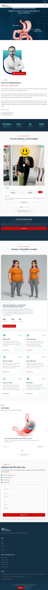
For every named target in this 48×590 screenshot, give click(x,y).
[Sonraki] (46, 431)
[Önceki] (2, 431)
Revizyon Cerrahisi (4, 567)
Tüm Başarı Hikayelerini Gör (23, 211)
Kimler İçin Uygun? (4, 559)
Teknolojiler (3, 545)
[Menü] (45, 5)
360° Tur (2, 550)
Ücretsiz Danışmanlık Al (10, 326)
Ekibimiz (2, 543)
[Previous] (2, 174)
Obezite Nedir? (4, 557)
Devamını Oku (6, 113)
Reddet (27, 587)
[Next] (45, 174)
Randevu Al (25, 515)
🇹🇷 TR (45, 1)
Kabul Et (20, 587)
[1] (22, 450)
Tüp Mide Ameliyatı (5, 562)
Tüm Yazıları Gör (23, 454)
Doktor (2, 540)
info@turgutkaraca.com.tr (8, 579)
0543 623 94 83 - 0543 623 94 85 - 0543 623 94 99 (14, 576)
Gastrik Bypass (4, 564)
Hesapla (24, 228)
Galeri (2, 548)
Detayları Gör (24, 202)
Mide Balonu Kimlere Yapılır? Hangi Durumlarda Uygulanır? (18, 438)
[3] (25, 450)
